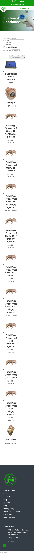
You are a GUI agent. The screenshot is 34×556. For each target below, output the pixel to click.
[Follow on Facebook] (4, 545)
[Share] (4, 552)
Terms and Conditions (11, 511)
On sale (8, 44)
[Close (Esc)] (6, 552)
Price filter (6, 40)
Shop (5, 500)
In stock (8, 42)
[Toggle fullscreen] (2, 552)
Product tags (7, 50)
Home (5, 494)
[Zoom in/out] (0, 552)
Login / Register (9, 517)
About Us (7, 497)
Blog (5, 506)
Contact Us (7, 514)
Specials (6, 503)
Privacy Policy (8, 509)
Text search (7, 38)
